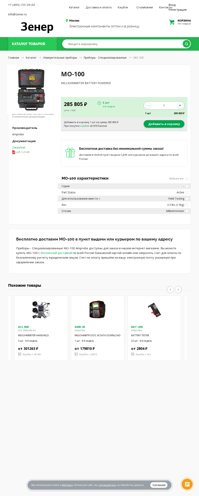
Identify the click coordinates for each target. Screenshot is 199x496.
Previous (170, 290)
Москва (74, 20)
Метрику (67, 485)
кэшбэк (84, 126)
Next (178, 290)
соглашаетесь (107, 485)
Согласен (159, 485)
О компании (144, 7)
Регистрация (177, 9)
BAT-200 (137, 327)
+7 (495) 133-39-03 (21, 5)
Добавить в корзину (164, 124)
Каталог (74, 7)
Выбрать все (176, 178)
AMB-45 (80, 327)
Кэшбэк (123, 7)
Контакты (165, 7)
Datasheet (21, 150)
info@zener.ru (17, 14)
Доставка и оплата (99, 7)
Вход (172, 5)
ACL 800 (23, 327)
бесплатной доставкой (56, 253)
